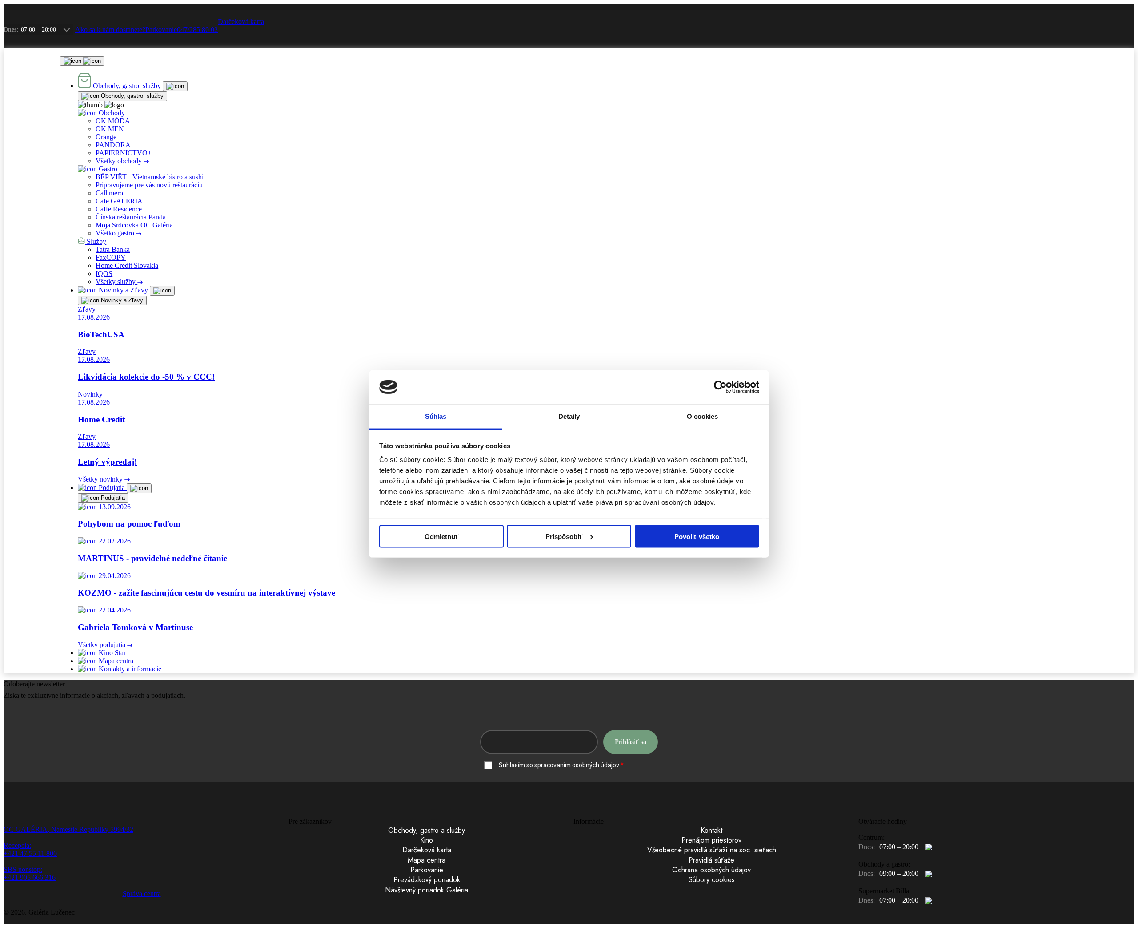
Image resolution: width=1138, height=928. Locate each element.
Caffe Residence (119, 209)
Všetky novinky (101, 479)
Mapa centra (426, 860)
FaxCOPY (111, 257)
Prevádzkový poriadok (426, 880)
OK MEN (110, 129)
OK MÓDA (113, 121)
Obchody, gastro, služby (131, 96)
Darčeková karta (426, 850)
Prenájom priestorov (711, 840)
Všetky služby (116, 281)
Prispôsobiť (563, 536)
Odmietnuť (441, 536)
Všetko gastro (116, 233)
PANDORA (113, 145)
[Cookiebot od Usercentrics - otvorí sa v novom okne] (720, 387)
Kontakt (711, 830)
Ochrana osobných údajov (711, 870)
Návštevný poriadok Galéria (426, 890)
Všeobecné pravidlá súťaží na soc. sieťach (711, 850)
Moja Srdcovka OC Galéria (134, 225)
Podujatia (112, 497)
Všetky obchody (120, 161)
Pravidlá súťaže (711, 860)
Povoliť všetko (696, 536)
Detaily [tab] (569, 416)
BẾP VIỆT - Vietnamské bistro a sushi (150, 177)
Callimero (109, 193)
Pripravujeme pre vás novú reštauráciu (149, 185)
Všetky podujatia (102, 644)
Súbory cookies (712, 880)
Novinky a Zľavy (121, 300)
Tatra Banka (113, 249)
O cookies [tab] (702, 416)
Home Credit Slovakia (127, 265)
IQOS (104, 273)
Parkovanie (426, 870)
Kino (426, 840)
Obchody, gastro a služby (426, 830)
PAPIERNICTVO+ (124, 153)
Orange (106, 137)
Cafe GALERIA (119, 201)
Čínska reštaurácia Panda (131, 217)
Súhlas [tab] (436, 416)
